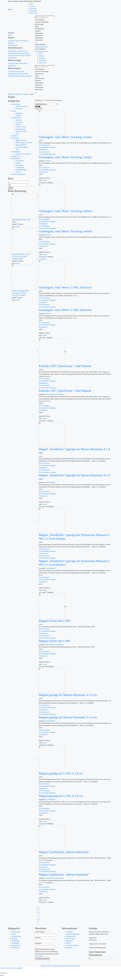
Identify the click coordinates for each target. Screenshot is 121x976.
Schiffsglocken (12, 74)
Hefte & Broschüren (21, 63)
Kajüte (10, 35)
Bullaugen (11, 76)
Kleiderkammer (12, 45)
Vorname (37, 937)
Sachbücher (11, 63)
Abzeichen (27, 55)
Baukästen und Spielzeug (23, 154)
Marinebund (15, 138)
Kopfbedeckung (13, 53)
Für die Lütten (20, 55)
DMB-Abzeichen (21, 140)
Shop (31, 4)
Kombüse (11, 43)
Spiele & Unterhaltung (18, 174)
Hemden (14, 51)
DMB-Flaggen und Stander (24, 142)
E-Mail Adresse (40, 932)
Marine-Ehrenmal (21, 145)
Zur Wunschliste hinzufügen (47, 147)
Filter (10, 188)
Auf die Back (12, 71)
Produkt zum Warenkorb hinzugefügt (11, 968)
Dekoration (11, 41)
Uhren (19, 74)
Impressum (69, 947)
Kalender (17, 76)
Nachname (38, 943)
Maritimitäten (12, 66)
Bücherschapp (12, 58)
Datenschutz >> (39, 956)
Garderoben (19, 41)
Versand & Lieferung (72, 945)
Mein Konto (33, 13)
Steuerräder (24, 74)
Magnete (25, 41)
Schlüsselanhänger (25, 76)
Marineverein (16, 156)
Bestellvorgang (70, 938)
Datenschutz (69, 941)
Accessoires (12, 55)
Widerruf (68, 943)
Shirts (10, 51)
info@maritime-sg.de (41, 47)
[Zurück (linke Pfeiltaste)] (1, 975)
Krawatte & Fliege (23, 53)
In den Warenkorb (44, 145)
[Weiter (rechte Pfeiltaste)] (2, 975)
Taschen (18, 172)
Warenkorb (33, 8)
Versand (17, 226)
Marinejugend (16, 151)
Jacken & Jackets (22, 51)
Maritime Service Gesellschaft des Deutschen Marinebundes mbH (60, 966)
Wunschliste (33, 11)
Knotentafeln (20, 71)
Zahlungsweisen (70, 936)
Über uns (32, 6)
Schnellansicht (43, 149)
